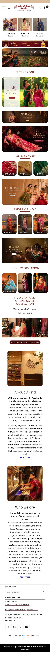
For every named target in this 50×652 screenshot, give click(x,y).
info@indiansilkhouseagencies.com (21, 609)
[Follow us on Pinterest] (20, 627)
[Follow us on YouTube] (26, 627)
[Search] (9, 8)
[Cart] (45, 8)
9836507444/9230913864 (17, 604)
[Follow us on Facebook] (8, 627)
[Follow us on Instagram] (14, 627)
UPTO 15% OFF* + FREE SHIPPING (25, 2)
